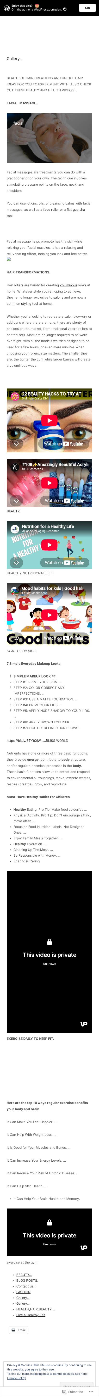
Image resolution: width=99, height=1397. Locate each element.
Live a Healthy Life (30, 1315)
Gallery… (23, 1298)
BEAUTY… (24, 1275)
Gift (87, 8)
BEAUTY (13, 511)
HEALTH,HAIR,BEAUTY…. (35, 1309)
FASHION (23, 1292)
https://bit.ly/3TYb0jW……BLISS (31, 741)
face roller (51, 209)
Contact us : (25, 1286)
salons (58, 297)
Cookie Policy (16, 1378)
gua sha (79, 209)
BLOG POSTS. (27, 1280)
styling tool (29, 303)
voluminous (68, 285)
